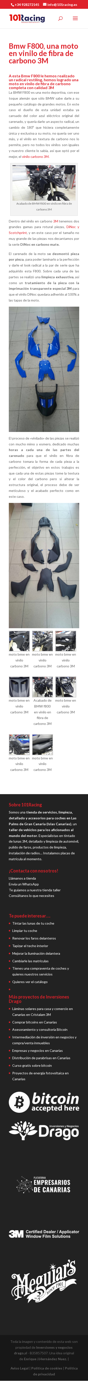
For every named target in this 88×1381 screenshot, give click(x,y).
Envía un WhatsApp (24, 884)
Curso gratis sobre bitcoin (32, 1065)
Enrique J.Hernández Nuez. (45, 1359)
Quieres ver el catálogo (30, 982)
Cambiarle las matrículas (30, 961)
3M (55, 221)
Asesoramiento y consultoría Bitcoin (39, 1029)
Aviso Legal (20, 1368)
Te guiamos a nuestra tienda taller (35, 890)
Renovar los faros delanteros (34, 938)
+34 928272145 (27, 4)
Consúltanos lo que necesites (31, 896)
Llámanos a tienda (22, 878)
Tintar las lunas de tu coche (33, 923)
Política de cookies (46, 1368)
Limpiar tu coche (24, 930)
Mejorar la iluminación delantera (36, 953)
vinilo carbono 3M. (35, 156)
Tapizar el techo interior (30, 946)
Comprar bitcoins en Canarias (34, 1022)
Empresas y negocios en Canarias (37, 1050)
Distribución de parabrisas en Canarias (41, 1058)
